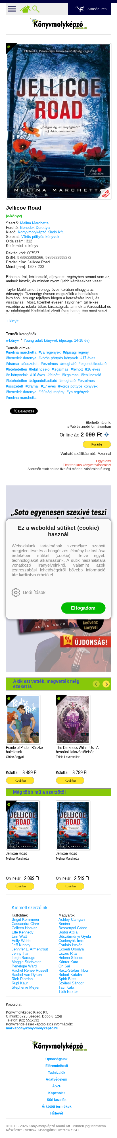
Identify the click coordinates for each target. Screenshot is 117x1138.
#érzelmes (49, 364)
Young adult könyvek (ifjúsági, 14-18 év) (56, 340)
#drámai (12, 364)
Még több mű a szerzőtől (39, 792)
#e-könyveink (17, 375)
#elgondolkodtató (92, 364)
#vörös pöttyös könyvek (58, 358)
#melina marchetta (21, 352)
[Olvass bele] (101, 189)
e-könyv (12, 340)
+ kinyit (12, 321)
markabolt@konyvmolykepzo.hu (32, 1028)
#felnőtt (77, 369)
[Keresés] (36, 9)
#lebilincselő (39, 369)
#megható (68, 364)
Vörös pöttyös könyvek (40, 237)
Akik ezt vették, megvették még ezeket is (46, 684)
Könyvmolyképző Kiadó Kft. (41, 232)
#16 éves (92, 369)
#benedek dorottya (21, 358)
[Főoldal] (25, 9)
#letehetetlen (16, 369)
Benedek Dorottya (35, 227)
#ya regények (50, 352)
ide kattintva (24, 574)
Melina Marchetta (34, 223)
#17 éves (87, 358)
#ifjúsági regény (76, 352)
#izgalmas (60, 369)
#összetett (30, 364)
